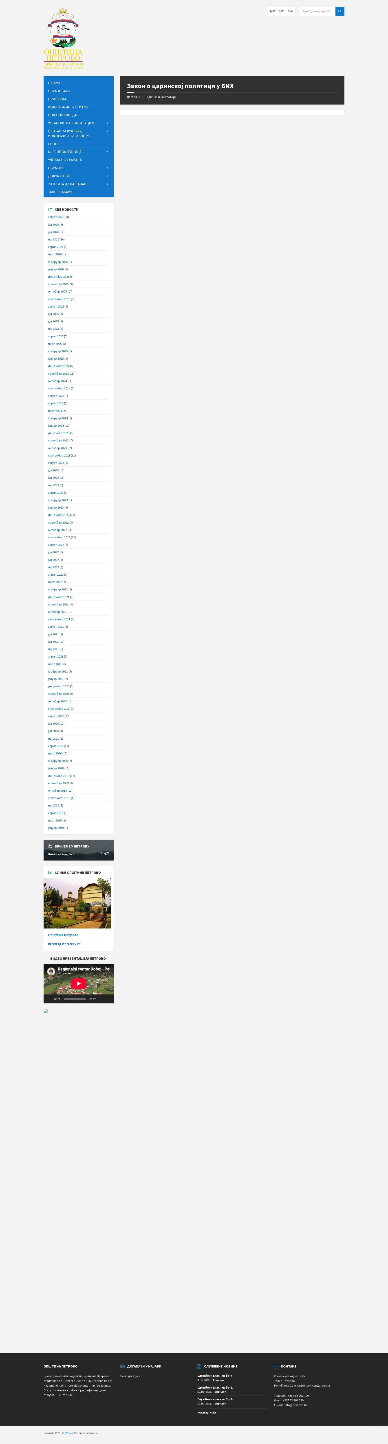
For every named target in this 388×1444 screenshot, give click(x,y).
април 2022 (55, 574)
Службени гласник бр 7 (214, 1376)
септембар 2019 (59, 798)
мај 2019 (53, 805)
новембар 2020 (58, 694)
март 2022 (55, 582)
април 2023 (55, 493)
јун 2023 (53, 478)
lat (281, 11)
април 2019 (55, 813)
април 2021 (55, 656)
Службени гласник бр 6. (215, 1387)
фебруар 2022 (58, 589)
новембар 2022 (58, 522)
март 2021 (55, 664)
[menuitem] (78, 83)
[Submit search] (339, 11)
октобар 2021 (57, 612)
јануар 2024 (56, 426)
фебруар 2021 (58, 671)
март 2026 (55, 254)
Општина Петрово (63, 935)
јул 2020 (53, 723)
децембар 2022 (58, 515)
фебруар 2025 (58, 351)
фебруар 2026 (58, 262)
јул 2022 (53, 552)
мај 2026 (53, 239)
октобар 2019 (57, 791)
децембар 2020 (58, 686)
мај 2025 (53, 329)
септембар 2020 (59, 709)
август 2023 (56, 463)
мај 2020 (53, 738)
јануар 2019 (56, 828)
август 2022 (56, 545)
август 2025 (56, 306)
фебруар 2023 (58, 500)
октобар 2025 (57, 291)
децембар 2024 (58, 366)
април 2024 (55, 403)
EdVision (68, 1433)
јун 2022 (53, 560)
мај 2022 (53, 567)
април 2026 (55, 247)
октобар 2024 (57, 381)
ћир (273, 11)
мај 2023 (53, 485)
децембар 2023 (58, 433)
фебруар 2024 (58, 418)
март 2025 (55, 344)
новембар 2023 (58, 440)
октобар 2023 (57, 448)
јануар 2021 (56, 679)
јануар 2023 (56, 507)
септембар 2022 (59, 537)
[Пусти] (49, 999)
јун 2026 (53, 232)
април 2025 (55, 336)
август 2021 (56, 627)
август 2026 (56, 217)
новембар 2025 (58, 284)
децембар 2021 (58, 597)
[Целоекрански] (108, 999)
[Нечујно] (100, 999)
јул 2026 (53, 225)
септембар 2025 (59, 299)
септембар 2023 (59, 455)
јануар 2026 (56, 269)
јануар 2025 (56, 358)
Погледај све (206, 1412)
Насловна (133, 97)
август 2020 (56, 716)
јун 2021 (53, 642)
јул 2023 (53, 470)
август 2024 (56, 396)
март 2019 (55, 820)
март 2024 (55, 411)
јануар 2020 (56, 768)
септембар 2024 (59, 388)
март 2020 (55, 753)
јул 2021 (53, 634)
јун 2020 (53, 731)
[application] (79, 983)
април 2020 (55, 746)
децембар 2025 (58, 277)
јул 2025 (53, 314)
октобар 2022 (57, 530)
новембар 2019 (58, 783)
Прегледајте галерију (64, 944)
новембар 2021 (58, 604)
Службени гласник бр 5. (215, 1399)
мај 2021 (53, 649)
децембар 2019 (58, 776)
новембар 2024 (58, 373)
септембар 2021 (59, 619)
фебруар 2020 (58, 761)
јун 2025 (53, 321)
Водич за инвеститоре (161, 97)
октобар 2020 (57, 701)
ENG (290, 11)
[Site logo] (63, 67)
